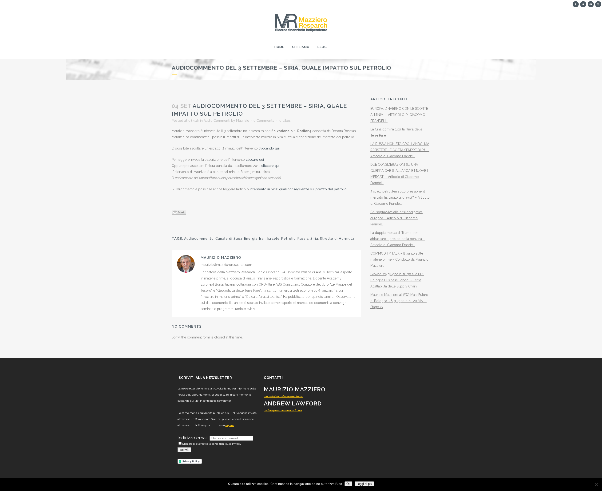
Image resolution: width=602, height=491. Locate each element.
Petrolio (288, 238)
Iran (262, 238)
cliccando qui (269, 148)
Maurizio (242, 120)
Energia (250, 238)
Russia (303, 238)
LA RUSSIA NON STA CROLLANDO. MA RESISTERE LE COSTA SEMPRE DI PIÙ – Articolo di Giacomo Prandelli (399, 150)
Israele (273, 238)
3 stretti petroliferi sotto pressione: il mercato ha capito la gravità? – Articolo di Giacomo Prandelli (400, 197)
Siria (314, 238)
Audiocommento (199, 238)
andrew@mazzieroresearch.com (283, 410)
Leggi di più (364, 484)
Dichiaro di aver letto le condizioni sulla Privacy (211, 443)
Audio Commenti (217, 120)
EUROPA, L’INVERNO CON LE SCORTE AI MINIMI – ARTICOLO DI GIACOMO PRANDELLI (399, 115)
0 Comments (263, 120)
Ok (348, 484)
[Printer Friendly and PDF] (179, 212)
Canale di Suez (228, 238)
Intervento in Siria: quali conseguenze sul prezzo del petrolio (298, 189)
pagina (230, 425)
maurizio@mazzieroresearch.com (283, 396)
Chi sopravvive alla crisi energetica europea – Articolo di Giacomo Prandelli (396, 218)
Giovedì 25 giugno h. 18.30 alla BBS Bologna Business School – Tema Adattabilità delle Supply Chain (397, 280)
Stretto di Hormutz (337, 238)
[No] (596, 484)
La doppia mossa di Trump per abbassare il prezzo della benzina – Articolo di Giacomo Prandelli (397, 239)
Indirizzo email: (194, 437)
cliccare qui (255, 159)
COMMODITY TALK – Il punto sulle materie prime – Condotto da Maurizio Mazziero (399, 259)
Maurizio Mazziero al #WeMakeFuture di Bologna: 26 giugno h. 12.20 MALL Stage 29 (399, 301)
